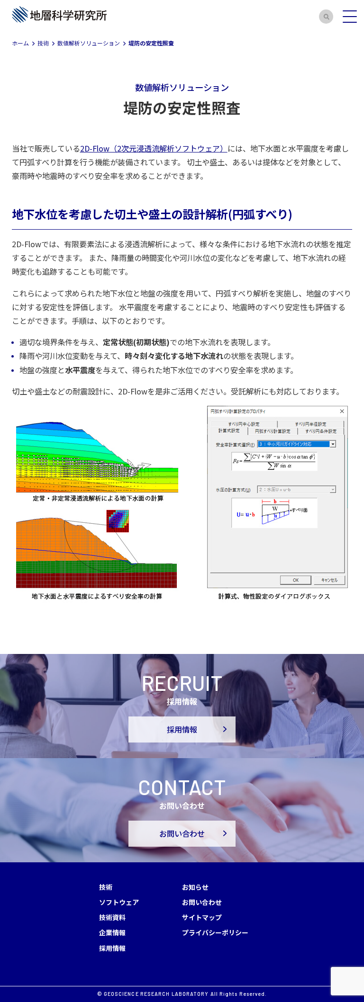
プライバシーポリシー (215, 932)
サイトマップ (202, 917)
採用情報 (182, 729)
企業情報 (112, 932)
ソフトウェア (119, 902)
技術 (105, 887)
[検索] (326, 16)
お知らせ (195, 887)
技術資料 (112, 917)
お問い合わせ (182, 833)
